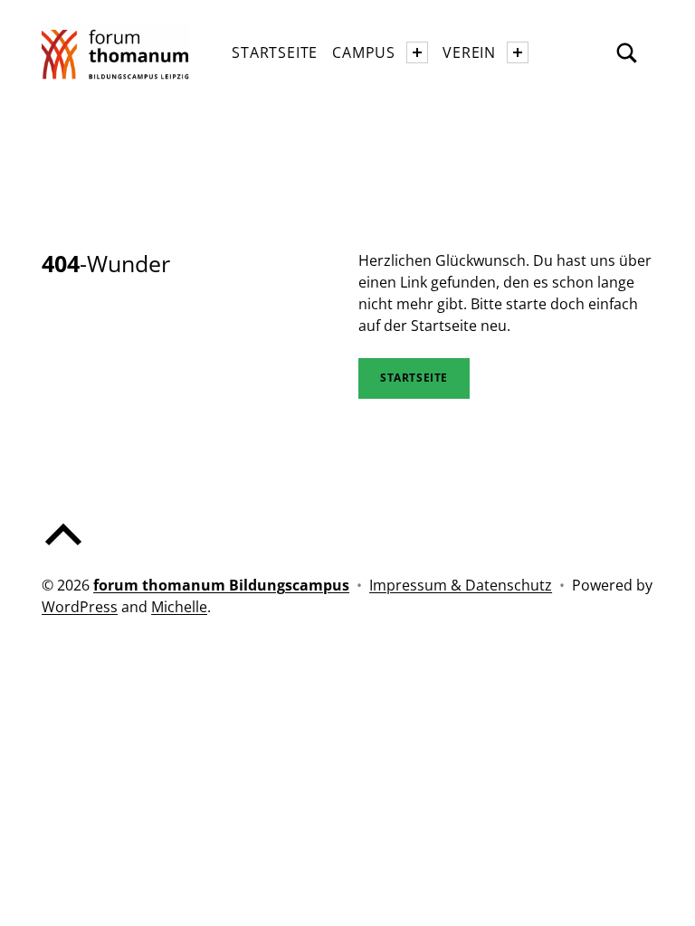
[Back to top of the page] (63, 549)
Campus (363, 52)
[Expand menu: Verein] (517, 52)
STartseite (414, 377)
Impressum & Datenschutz (460, 585)
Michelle (179, 607)
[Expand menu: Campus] (417, 52)
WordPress (80, 607)
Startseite (275, 52)
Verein (469, 52)
